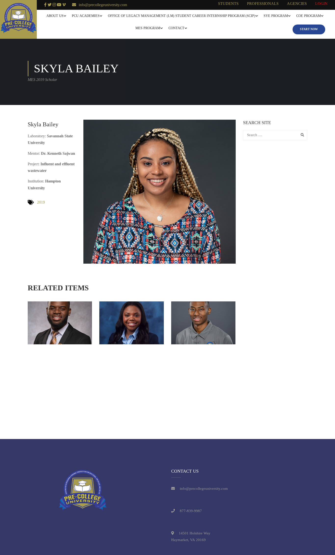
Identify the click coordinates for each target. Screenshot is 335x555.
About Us (55, 16)
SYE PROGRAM (276, 16)
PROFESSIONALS (263, 3)
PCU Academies (86, 16)
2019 (41, 202)
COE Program (308, 16)
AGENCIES (297, 3)
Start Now (309, 29)
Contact (176, 28)
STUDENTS (228, 3)
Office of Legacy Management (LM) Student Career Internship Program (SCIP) (181, 16)
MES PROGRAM (147, 28)
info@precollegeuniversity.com (103, 5)
